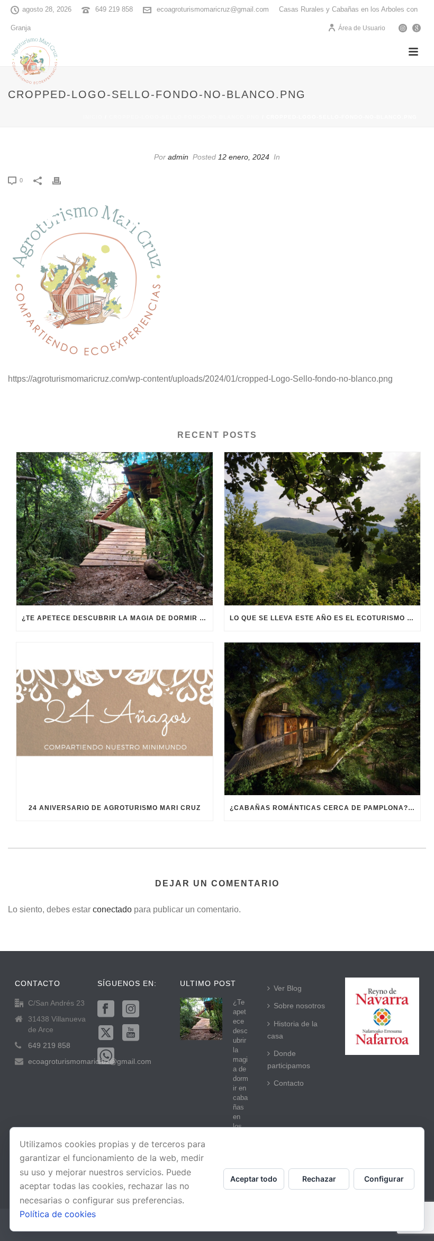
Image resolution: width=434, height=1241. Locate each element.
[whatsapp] (105, 1057)
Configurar (384, 1178)
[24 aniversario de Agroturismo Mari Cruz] (114, 719)
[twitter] (105, 1033)
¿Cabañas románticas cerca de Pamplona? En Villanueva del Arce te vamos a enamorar (325, 808)
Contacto (289, 1083)
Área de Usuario (361, 28)
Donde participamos (288, 1059)
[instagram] (130, 1009)
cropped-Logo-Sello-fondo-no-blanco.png (184, 117)
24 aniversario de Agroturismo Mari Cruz (115, 808)
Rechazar (319, 1178)
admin (178, 157)
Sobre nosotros (299, 1005)
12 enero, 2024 (243, 157)
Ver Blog (288, 988)
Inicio (93, 117)
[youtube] (130, 1033)
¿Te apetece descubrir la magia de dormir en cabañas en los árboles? (117, 618)
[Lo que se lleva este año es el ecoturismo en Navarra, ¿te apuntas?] (322, 528)
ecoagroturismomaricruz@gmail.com (213, 9)
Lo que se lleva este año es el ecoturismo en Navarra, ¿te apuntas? (325, 618)
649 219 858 (114, 9)
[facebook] (105, 1009)
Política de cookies (58, 1214)
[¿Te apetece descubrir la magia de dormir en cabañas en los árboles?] (114, 528)
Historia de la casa (292, 1029)
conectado (112, 909)
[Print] (61, 180)
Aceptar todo (253, 1178)
